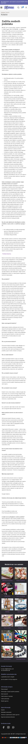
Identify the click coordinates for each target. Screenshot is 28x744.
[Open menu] (1, 7)
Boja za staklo (7, 627)
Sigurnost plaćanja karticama (8, 717)
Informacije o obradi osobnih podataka (10, 691)
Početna (3, 12)
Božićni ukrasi (7, 659)
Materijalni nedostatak (6, 712)
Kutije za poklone (21, 580)
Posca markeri (20, 643)
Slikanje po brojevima (7, 580)
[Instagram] (8, 727)
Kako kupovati (4, 694)
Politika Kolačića (6, 254)
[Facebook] (3, 727)
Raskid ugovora (4, 701)
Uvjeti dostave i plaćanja (7, 696)
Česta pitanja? (4, 689)
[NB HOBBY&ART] (9, 7)
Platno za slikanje (20, 596)
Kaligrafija (20, 627)
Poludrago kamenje (20, 659)
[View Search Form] (18, 7)
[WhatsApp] (13, 727)
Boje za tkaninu (7, 643)
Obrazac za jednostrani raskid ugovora (10, 714)
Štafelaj (7, 611)
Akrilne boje (7, 596)
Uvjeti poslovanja (5, 698)
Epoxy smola (21, 611)
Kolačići (3, 709)
